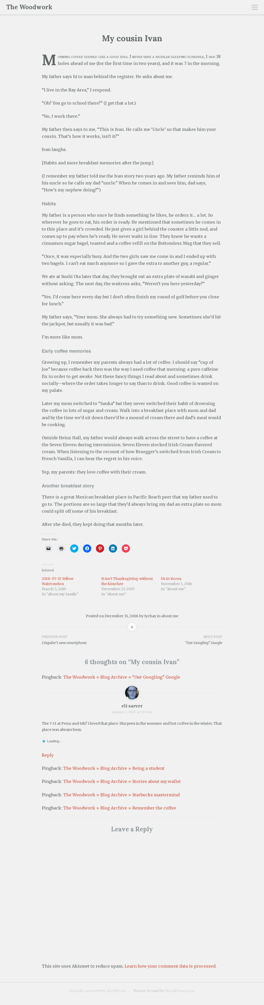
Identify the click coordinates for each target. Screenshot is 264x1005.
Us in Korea (171, 578)
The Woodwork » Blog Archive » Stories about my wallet (122, 781)
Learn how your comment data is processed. (171, 966)
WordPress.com (179, 991)
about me (169, 616)
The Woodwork (29, 7)
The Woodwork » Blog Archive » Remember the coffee (119, 807)
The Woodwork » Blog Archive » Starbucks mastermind (121, 794)
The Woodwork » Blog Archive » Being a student (113, 768)
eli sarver (132, 705)
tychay (150, 616)
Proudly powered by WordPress (97, 991)
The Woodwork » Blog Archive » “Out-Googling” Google (121, 677)
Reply (48, 755)
